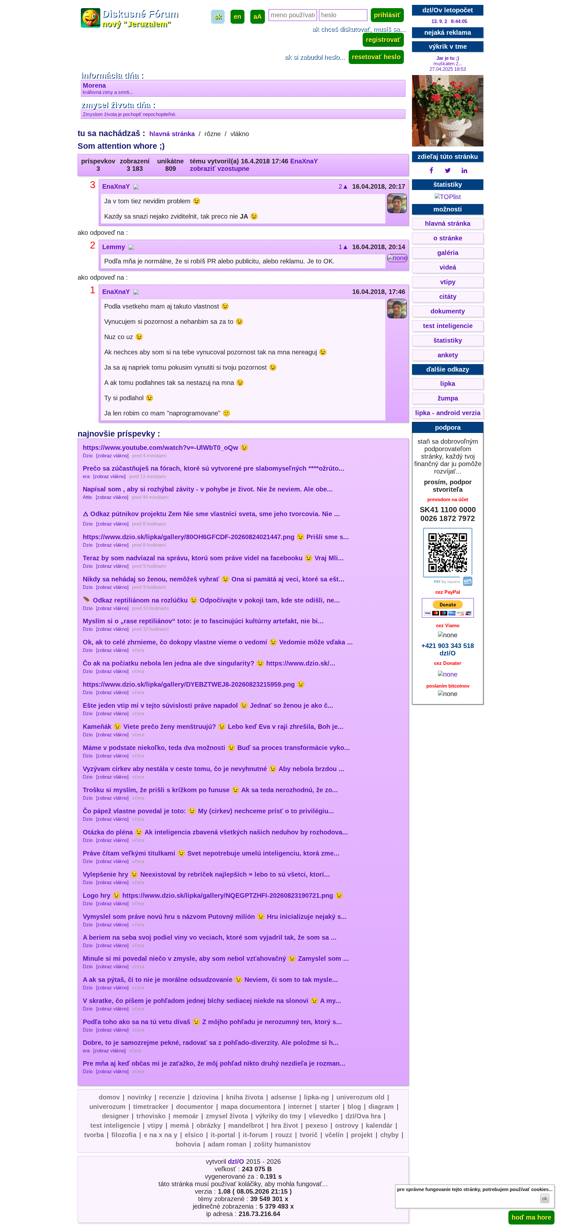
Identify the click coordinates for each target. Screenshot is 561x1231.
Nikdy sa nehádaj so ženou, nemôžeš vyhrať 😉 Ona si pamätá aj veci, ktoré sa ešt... (213, 579)
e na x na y (160, 1134)
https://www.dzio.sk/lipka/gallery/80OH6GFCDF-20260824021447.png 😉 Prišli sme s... (216, 536)
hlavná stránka (172, 133)
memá (179, 1125)
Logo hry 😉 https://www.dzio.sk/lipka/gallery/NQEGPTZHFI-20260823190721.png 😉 (213, 895)
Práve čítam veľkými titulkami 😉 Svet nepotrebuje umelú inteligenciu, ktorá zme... (211, 853)
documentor (194, 1106)
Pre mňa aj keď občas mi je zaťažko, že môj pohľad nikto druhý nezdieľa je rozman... (214, 1063)
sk (217, 16)
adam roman (227, 1144)
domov (109, 1097)
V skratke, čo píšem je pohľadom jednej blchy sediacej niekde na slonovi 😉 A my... (212, 1000)
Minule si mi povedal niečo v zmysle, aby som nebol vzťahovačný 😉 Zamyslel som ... (216, 958)
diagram (381, 1106)
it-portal (223, 1134)
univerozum (107, 1106)
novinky (139, 1097)
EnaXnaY (304, 161)
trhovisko (151, 1116)
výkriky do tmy (278, 1116)
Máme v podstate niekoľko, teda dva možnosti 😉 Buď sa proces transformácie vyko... (216, 747)
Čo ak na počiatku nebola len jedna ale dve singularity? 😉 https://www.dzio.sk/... (209, 663)
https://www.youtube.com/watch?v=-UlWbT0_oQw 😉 (165, 447)
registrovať (383, 39)
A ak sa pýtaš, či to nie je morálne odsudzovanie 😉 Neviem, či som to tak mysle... (210, 979)
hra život (284, 1125)
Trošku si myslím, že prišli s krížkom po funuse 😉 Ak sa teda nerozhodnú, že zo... (210, 789)
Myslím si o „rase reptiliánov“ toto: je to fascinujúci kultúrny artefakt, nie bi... (203, 621)
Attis (87, 497)
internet (300, 1106)
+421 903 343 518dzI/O (447, 649)
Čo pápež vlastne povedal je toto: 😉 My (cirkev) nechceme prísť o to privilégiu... (208, 811)
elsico (194, 1134)
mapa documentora (250, 1106)
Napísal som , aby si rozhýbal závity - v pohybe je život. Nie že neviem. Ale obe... (208, 489)
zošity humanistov (282, 1144)
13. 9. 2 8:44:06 (449, 21)
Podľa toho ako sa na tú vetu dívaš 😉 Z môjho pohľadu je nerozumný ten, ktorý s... (212, 1021)
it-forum (255, 1134)
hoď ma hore (531, 1217)
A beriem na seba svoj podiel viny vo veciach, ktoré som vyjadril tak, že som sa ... (210, 937)
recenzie (172, 1097)
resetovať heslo (376, 56)
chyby (389, 1134)
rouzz (283, 1134)
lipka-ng (316, 1097)
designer (115, 1116)
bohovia (188, 1144)
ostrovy (346, 1125)
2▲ (344, 186)
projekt (362, 1134)
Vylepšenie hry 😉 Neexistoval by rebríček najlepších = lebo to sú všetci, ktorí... (206, 874)
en (237, 16)
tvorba (94, 1134)
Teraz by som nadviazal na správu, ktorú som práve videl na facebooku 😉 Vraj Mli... (213, 558)
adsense (283, 1097)
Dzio (88, 455)
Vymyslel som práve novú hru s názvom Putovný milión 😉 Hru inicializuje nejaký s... (215, 916)
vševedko (323, 1116)
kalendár (379, 1125)
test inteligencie (115, 1125)
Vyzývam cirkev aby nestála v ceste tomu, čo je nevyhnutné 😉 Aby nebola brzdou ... (213, 768)
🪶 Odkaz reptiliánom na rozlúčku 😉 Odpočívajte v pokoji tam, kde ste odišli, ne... (211, 600)
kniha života (244, 1097)
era (86, 476)
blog (354, 1106)
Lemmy (113, 246)
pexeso (316, 1125)
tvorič (309, 1134)
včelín (334, 1134)
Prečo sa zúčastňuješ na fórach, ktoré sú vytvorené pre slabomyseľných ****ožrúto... (213, 468)
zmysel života (227, 1116)
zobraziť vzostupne (219, 168)
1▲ (344, 246)
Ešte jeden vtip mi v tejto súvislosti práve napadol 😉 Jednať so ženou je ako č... (208, 705)
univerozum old (360, 1097)
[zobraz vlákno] (112, 455)
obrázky (208, 1125)
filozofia (123, 1134)
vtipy (155, 1125)
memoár (185, 1116)
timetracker (150, 1106)
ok (544, 1198)
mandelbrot (246, 1125)
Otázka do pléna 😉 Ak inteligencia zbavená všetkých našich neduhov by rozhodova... (215, 832)
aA (258, 16)
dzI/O (236, 1161)
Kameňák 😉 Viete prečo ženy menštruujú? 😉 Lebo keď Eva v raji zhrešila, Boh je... (213, 726)
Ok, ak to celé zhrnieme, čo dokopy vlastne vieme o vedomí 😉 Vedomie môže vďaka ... (218, 642)
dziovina (205, 1097)
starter (329, 1106)
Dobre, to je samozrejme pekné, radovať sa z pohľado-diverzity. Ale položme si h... (211, 1042)
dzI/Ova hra (363, 1116)
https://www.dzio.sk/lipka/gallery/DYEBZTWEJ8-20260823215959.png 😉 (194, 684)
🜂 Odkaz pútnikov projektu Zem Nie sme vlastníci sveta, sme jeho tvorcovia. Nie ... (211, 513)
